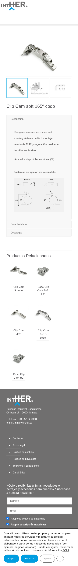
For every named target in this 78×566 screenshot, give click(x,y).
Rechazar (29, 558)
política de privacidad (33, 518)
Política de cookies (23, 452)
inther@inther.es (23, 422)
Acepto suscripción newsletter (28, 524)
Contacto (18, 438)
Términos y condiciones (26, 465)
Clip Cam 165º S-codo (43, 334)
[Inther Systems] (14, 5)
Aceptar (11, 558)
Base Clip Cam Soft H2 (43, 290)
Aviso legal (19, 445)
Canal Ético (19, 472)
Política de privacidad (24, 458)
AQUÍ (65, 550)
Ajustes (47, 558)
